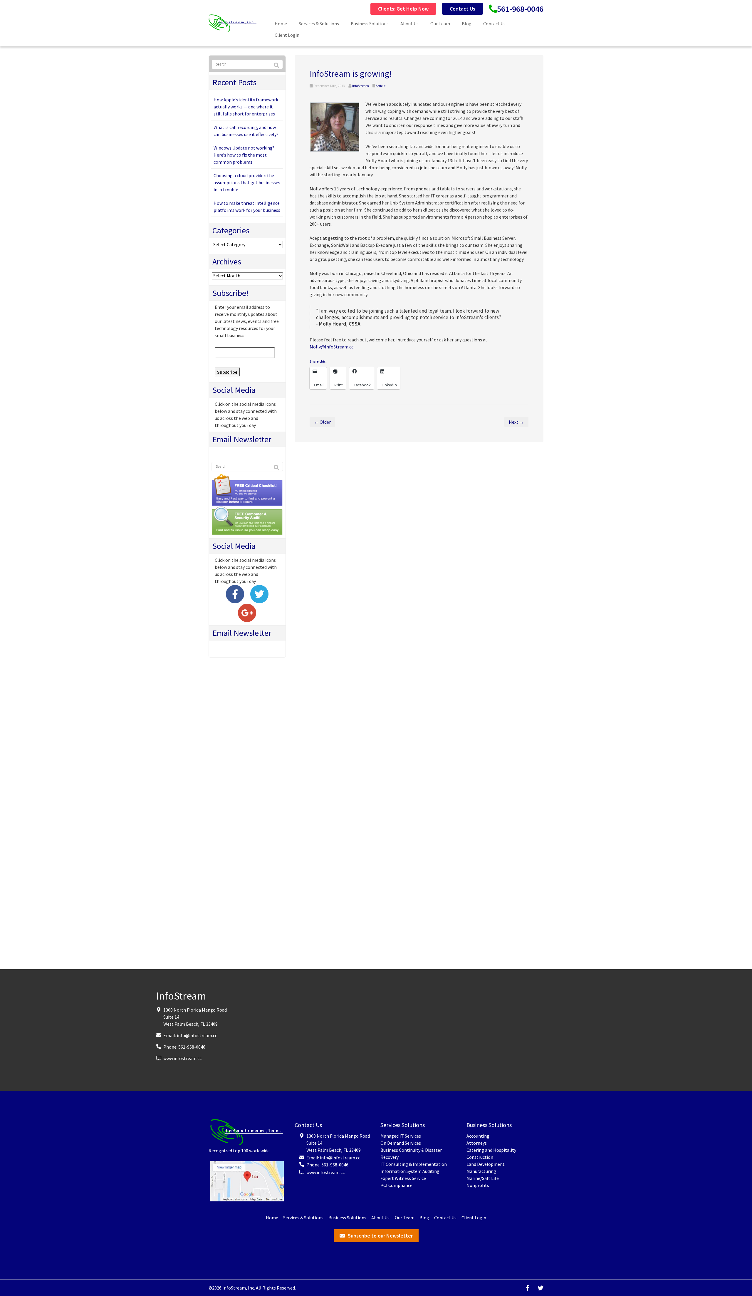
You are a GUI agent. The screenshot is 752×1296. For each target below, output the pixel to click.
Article (380, 85)
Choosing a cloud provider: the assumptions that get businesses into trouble (247, 182)
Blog (466, 23)
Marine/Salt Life (482, 1178)
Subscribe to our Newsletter (380, 1235)
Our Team (440, 23)
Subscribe (227, 372)
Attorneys (476, 1143)
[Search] (276, 65)
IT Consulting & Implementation (413, 1164)
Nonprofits (477, 1185)
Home (281, 23)
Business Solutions (370, 23)
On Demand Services (400, 1143)
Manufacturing (481, 1171)
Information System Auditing (409, 1171)
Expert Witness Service (403, 1178)
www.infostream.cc (182, 1058)
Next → (516, 422)
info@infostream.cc (197, 1035)
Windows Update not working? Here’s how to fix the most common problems (244, 155)
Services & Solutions (319, 23)
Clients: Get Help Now (403, 8)
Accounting (477, 1136)
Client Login (287, 35)
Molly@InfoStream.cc (331, 347)
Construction (479, 1157)
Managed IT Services (400, 1136)
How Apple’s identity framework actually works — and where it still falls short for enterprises (246, 107)
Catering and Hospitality (491, 1150)
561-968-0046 (520, 9)
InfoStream (360, 85)
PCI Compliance (396, 1185)
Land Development (485, 1164)
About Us (409, 23)
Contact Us (462, 8)
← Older (322, 422)
